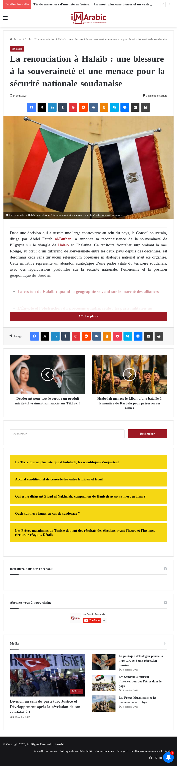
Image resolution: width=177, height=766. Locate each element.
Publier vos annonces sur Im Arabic (152, 751)
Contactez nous (104, 751)
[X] (42, 107)
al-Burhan (63, 239)
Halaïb (63, 245)
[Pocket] (117, 336)
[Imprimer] (145, 107)
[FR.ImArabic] (88, 18)
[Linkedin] (52, 107)
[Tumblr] (62, 107)
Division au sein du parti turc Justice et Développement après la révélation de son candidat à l (45, 707)
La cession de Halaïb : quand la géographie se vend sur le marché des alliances (88, 291)
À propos (51, 751)
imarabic (60, 744)
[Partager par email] (135, 107)
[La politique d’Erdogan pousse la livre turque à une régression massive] (103, 662)
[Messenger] (124, 107)
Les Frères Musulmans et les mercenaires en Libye (137, 700)
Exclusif (29, 39)
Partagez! (122, 751)
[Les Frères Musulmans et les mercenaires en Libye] (103, 703)
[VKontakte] (93, 107)
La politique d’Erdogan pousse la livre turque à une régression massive (141, 660)
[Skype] (114, 107)
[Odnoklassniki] (104, 107)
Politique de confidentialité (76, 751)
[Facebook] (31, 107)
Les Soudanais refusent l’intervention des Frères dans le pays (140, 681)
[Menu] (5, 19)
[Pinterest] (73, 107)
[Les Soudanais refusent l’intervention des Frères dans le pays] (103, 683)
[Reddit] (83, 107)
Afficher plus (87, 316)
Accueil (17, 39)
